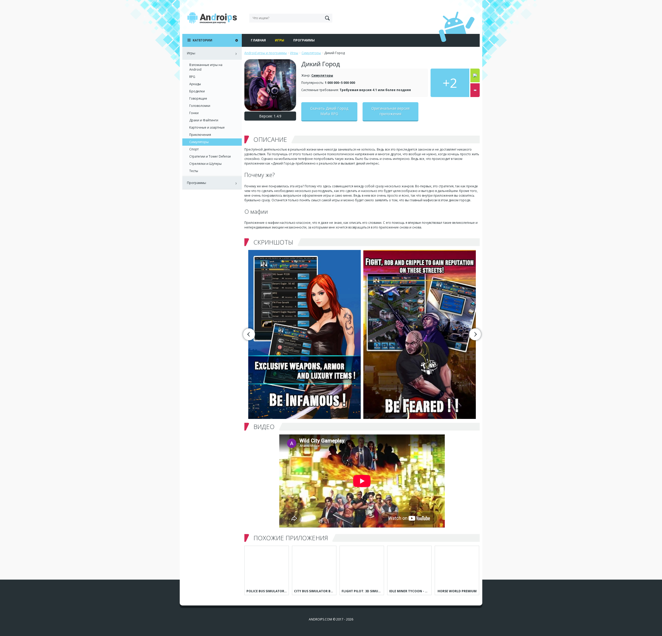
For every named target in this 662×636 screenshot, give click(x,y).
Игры (279, 40)
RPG (192, 77)
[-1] (475, 90)
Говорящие (198, 98)
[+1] (475, 75)
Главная (258, 40)
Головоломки (199, 105)
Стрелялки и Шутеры (205, 163)
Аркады (195, 84)
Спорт (194, 149)
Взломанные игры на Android (205, 67)
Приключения (200, 134)
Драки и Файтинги (203, 120)
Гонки (194, 113)
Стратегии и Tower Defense (210, 156)
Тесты (193, 171)
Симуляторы (322, 75)
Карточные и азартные (207, 127)
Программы (304, 40)
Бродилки (197, 91)
